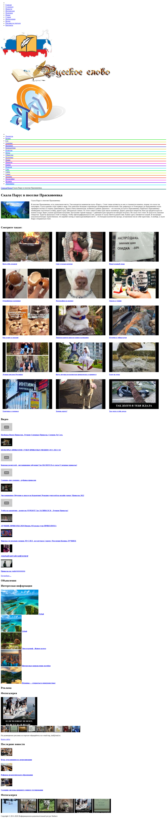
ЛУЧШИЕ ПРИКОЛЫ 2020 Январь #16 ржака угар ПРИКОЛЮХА (28, 526)
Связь (7, 172)
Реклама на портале (13, 23)
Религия (8, 167)
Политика (9, 157)
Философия (9, 179)
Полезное (9, 13)
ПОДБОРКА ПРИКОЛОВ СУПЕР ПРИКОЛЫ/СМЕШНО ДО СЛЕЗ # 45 (31, 450)
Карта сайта (5, 739)
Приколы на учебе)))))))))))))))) (13, 571)
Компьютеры (10, 148)
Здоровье (8, 143)
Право (7, 160)
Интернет (9, 145)
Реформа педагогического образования (17, 775)
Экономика (9, 184)
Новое (7, 15)
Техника (8, 176)
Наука (7, 153)
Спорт (7, 174)
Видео (7, 21)
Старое (8, 17)
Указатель (9, 136)
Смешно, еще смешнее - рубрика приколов (18, 480)
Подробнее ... (6, 576)
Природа (8, 162)
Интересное (10, 11)
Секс (7, 169)
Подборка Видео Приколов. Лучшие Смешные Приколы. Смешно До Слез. (32, 435)
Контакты (9, 25)
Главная (8, 5)
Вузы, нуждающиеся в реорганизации (16, 760)
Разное (8, 165)
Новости (8, 9)
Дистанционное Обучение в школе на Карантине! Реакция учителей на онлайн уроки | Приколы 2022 (42, 495)
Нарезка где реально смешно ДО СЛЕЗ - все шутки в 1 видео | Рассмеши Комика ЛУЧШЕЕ (38, 541)
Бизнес (8, 138)
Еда (6, 141)
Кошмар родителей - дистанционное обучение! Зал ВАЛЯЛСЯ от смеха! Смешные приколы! (39, 465)
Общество (9, 155)
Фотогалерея (10, 19)
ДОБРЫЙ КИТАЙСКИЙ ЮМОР (14, 556)
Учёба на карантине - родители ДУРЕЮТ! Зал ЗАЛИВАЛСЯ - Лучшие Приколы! (34, 511)
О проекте (9, 7)
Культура (8, 150)
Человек (8, 181)
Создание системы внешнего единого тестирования (22, 790)
